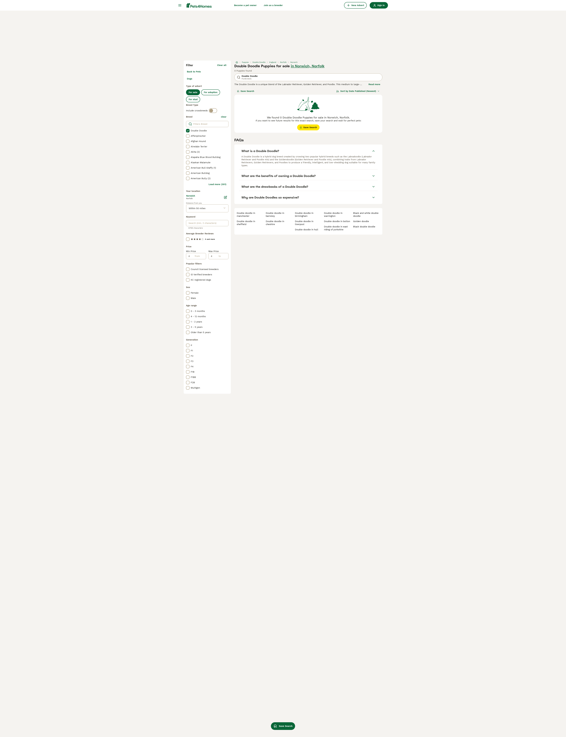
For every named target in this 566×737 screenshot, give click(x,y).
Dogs (189, 78)
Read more (374, 84)
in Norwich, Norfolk (307, 66)
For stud (193, 99)
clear (223, 116)
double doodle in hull (306, 229)
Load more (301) (217, 184)
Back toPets (194, 71)
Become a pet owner (245, 5)
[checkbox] (188, 131)
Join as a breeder (273, 5)
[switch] (213, 110)
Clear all (221, 65)
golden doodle (361, 221)
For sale (193, 92)
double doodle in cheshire (275, 223)
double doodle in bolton (337, 221)
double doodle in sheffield (246, 223)
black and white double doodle (366, 214)
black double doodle (364, 226)
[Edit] (225, 197)
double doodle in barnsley (275, 214)
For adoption (210, 92)
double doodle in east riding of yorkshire (336, 228)
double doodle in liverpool (304, 223)
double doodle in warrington (333, 214)
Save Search (247, 91)
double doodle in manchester (246, 214)
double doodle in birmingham (304, 214)
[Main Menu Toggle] (180, 5)
